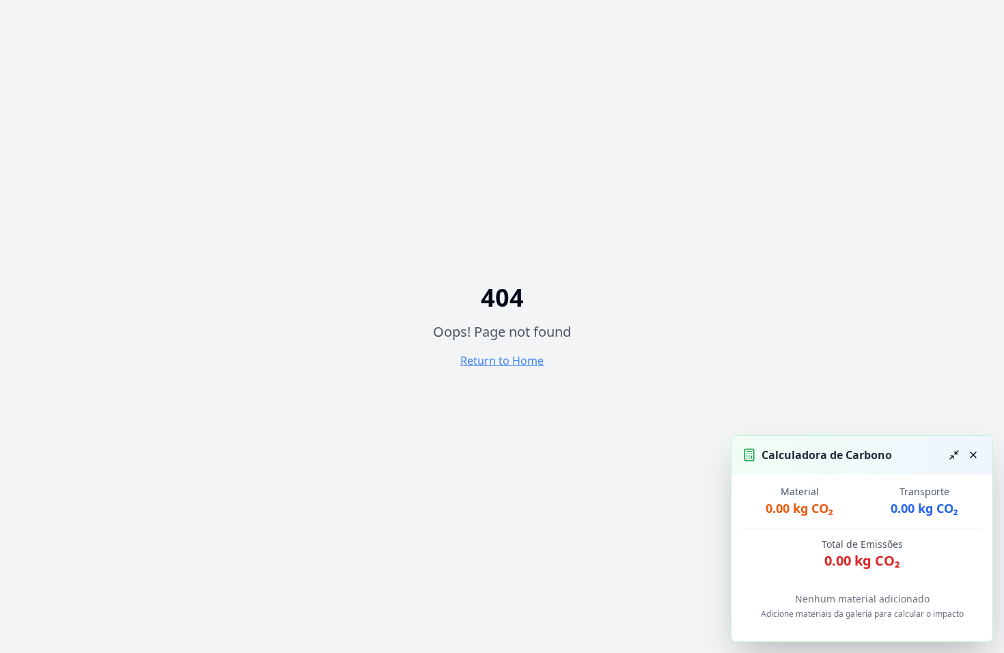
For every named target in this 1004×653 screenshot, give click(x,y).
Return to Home (502, 360)
